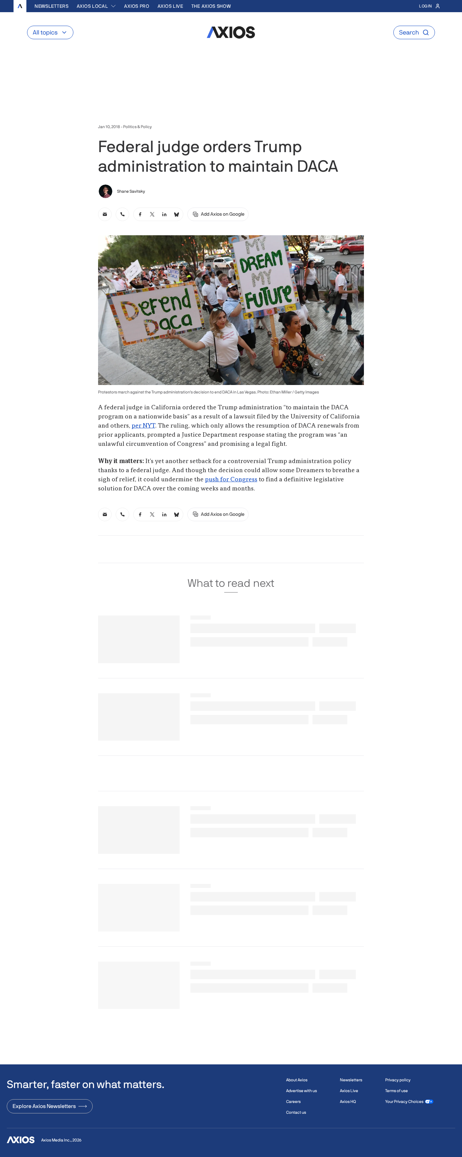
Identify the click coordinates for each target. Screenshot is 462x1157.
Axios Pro (136, 6)
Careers (293, 1102)
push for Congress (231, 480)
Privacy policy (398, 1080)
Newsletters (51, 6)
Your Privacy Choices (404, 1102)
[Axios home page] (20, 6)
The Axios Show (211, 6)
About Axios (296, 1080)
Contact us (296, 1112)
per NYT (143, 426)
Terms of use (396, 1091)
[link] (104, 214)
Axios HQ (348, 1102)
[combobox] (96, 6)
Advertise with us (301, 1091)
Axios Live (170, 6)
